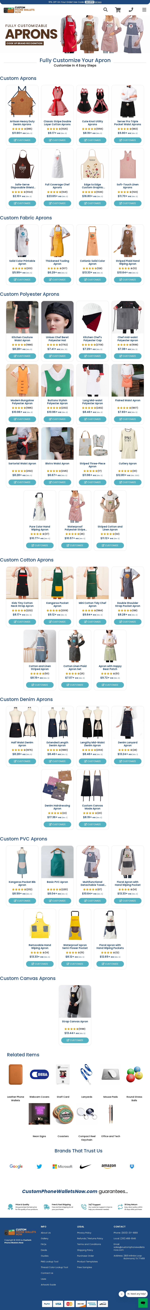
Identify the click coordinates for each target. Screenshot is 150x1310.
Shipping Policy (85, 1250)
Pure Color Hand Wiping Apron (39, 528)
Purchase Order (85, 1255)
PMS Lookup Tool (49, 1261)
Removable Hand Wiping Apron (40, 946)
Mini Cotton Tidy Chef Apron (92, 604)
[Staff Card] (63, 1074)
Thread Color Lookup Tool (54, 1267)
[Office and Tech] (110, 1114)
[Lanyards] (87, 1074)
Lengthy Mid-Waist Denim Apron (92, 744)
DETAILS (98, 2)
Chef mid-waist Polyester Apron (127, 338)
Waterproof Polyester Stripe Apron (75, 529)
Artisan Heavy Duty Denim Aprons (22, 123)
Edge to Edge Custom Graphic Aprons (92, 187)
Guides (44, 1255)
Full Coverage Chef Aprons (57, 186)
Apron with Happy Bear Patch (110, 667)
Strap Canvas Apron (75, 1021)
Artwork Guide (48, 1284)
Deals (44, 1250)
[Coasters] (63, 1114)
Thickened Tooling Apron (57, 262)
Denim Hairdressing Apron (57, 807)
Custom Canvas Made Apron (92, 807)
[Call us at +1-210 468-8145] (131, 10)
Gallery (44, 1238)
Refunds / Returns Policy (90, 1238)
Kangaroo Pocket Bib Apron (22, 883)
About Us (46, 1232)
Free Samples (84, 1267)
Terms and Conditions (89, 1244)
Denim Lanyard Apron (127, 744)
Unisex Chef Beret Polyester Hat (57, 338)
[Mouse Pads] (110, 1074)
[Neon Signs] (39, 1114)
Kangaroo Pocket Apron (57, 604)
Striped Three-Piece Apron (92, 465)
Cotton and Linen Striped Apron (40, 667)
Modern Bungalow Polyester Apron (22, 402)
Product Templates (87, 1261)
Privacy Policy (84, 1232)
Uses (43, 1278)
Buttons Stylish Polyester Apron (57, 402)
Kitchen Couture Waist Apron (22, 338)
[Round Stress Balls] (134, 1074)
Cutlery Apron (128, 463)
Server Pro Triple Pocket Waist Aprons (127, 123)
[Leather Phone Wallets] (15, 1074)
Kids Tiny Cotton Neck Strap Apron (22, 604)
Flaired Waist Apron (127, 400)
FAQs (43, 1244)
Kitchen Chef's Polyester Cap (92, 338)
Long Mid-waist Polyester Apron (92, 402)
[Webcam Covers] (39, 1074)
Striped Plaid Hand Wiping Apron (128, 262)
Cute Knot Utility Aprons (92, 123)
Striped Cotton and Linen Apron (110, 528)
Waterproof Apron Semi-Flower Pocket (75, 946)
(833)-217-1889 (129, 1232)
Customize (23, 140)
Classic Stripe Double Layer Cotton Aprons (57, 123)
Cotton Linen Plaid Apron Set (75, 667)
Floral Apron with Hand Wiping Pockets (110, 946)
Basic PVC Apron (57, 882)
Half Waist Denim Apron (22, 744)
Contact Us (47, 1273)
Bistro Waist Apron (57, 463)
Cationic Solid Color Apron (92, 262)
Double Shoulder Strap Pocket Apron (127, 604)
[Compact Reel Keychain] (87, 1114)
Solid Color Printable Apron (22, 262)
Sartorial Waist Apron (22, 463)
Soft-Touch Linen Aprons (128, 186)
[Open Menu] (143, 9)
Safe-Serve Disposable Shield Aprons (22, 187)
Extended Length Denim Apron (57, 744)
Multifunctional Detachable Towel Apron (92, 885)
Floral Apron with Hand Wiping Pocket (128, 883)
